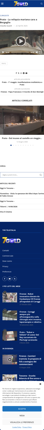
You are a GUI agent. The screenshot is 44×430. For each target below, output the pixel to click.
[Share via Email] (26, 73)
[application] (22, 42)
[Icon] (10, 359)
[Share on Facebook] (16, 73)
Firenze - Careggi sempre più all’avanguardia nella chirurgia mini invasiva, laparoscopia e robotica (30, 317)
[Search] (41, 3)
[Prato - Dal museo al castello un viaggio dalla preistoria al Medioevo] (22, 120)
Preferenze (6, 271)
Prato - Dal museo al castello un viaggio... (22, 138)
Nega (22, 415)
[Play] (22, 42)
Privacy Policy (27, 427)
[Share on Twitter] (18, 73)
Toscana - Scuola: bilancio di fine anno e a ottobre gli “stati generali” (30, 379)
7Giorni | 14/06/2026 (8, 206)
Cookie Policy (16, 427)
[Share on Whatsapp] (21, 73)
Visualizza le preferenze (22, 422)
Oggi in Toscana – (7, 188)
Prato (4, 63)
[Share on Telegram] (24, 73)
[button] (40, 384)
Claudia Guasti (6, 26)
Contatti (5, 250)
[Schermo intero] (41, 52)
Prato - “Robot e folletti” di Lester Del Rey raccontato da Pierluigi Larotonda (29, 336)
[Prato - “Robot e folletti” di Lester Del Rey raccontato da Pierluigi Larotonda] (9, 336)
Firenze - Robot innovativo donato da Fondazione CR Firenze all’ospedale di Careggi (30, 298)
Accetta (22, 409)
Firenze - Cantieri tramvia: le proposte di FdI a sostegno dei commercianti (30, 360)
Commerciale (7, 256)
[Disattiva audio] (37, 52)
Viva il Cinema (6, 212)
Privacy (5, 266)
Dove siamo (7, 261)
